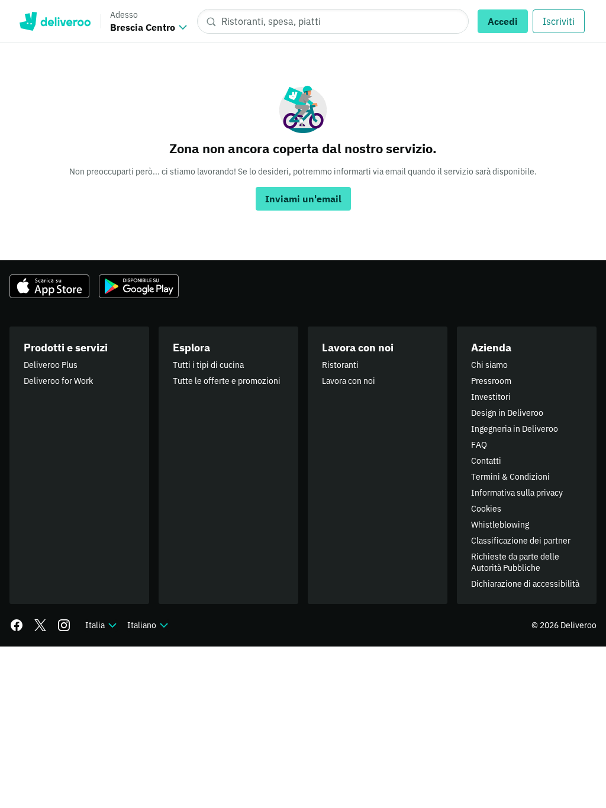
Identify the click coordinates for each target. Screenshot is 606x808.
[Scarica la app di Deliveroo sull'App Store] (49, 286)
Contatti (486, 460)
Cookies (486, 508)
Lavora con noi (348, 381)
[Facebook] (16, 625)
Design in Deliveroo (507, 413)
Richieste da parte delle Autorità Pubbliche (515, 562)
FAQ (479, 444)
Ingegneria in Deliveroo (514, 429)
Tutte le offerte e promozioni (227, 381)
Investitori (491, 397)
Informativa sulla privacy (517, 492)
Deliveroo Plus (51, 365)
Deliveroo (55, 21)
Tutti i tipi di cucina (208, 365)
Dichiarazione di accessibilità (525, 583)
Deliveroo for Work (58, 381)
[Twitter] (40, 625)
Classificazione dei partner (520, 540)
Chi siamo (489, 365)
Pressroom (491, 381)
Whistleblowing (500, 524)
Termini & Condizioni (510, 476)
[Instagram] (64, 625)
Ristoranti (340, 365)
